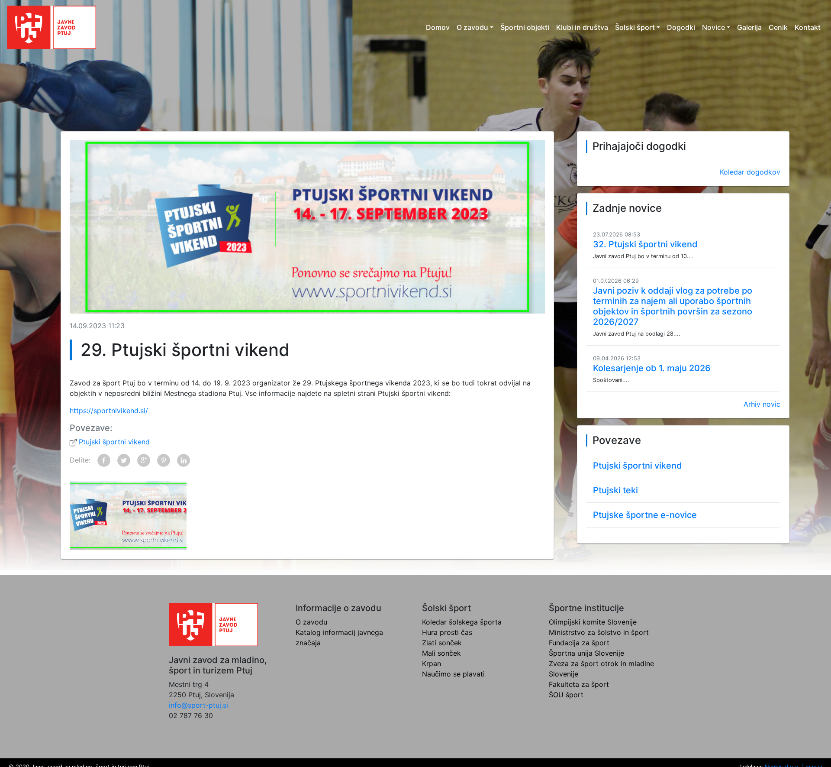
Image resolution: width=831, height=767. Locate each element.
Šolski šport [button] (635, 27)
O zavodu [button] (472, 27)
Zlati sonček (442, 642)
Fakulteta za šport (579, 684)
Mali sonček (441, 653)
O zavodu (311, 622)
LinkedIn (183, 460)
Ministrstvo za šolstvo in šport (599, 632)
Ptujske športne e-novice (645, 515)
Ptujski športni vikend (113, 441)
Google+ (143, 460)
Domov (438, 27)
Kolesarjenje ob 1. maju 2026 (652, 368)
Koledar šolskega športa (462, 622)
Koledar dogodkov (750, 172)
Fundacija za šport (579, 642)
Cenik (778, 27)
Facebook (103, 460)
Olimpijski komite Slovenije (593, 622)
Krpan (431, 663)
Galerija (749, 27)
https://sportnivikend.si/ (109, 410)
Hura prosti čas (447, 632)
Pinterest (163, 460)
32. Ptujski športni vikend (645, 244)
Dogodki (681, 27)
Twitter (123, 460)
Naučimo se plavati (453, 674)
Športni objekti (524, 27)
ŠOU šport (566, 694)
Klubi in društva (582, 27)
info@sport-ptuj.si (198, 705)
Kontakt (808, 27)
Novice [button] (713, 27)
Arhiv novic (762, 404)
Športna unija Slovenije (586, 653)
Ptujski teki (615, 490)
